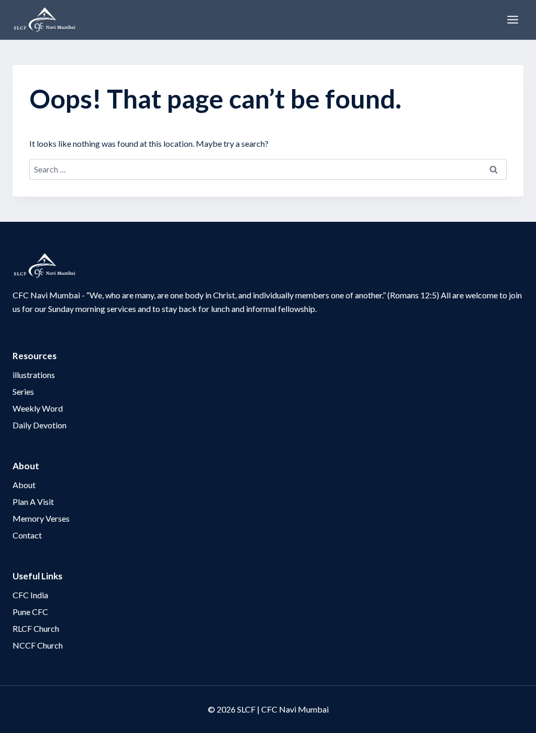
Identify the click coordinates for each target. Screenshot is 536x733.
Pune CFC (30, 612)
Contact (27, 535)
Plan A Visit (33, 501)
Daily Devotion (39, 425)
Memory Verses (41, 518)
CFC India (30, 595)
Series (23, 391)
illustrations (34, 375)
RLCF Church (36, 628)
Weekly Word (38, 408)
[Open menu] (512, 19)
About (24, 485)
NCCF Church (38, 645)
